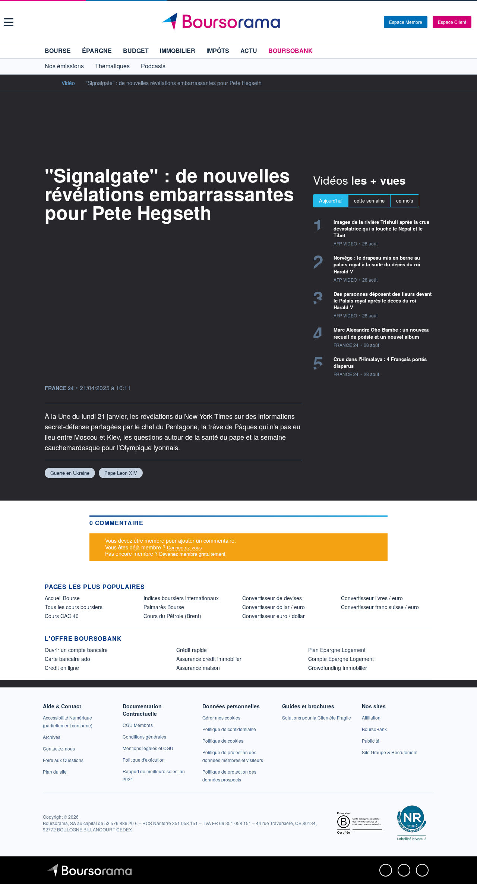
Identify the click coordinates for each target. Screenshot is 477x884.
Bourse (58, 50)
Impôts (217, 50)
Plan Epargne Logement (337, 649)
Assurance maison (198, 667)
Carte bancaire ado (67, 658)
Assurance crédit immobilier (208, 658)
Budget (136, 50)
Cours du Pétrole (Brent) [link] (172, 616)
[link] (51, 737)
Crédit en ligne (62, 667)
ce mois (404, 200)
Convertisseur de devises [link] (272, 598)
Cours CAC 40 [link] (62, 616)
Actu (248, 50)
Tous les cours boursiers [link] (73, 607)
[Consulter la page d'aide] (376, 22)
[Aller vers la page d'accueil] (239, 22)
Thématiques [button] (112, 66)
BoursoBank (290, 50)
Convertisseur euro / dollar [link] (273, 616)
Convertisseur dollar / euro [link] (273, 607)
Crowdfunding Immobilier (337, 667)
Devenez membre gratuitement (192, 553)
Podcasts (153, 66)
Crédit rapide (191, 649)
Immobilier (177, 50)
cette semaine (369, 200)
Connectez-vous (184, 547)
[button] (8, 22)
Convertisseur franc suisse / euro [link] (380, 607)
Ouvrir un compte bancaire (76, 649)
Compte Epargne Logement (341, 658)
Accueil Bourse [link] (62, 598)
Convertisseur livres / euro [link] (372, 598)
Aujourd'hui (330, 200)
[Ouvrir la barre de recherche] (366, 22)
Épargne (97, 50)
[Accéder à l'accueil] (48, 82)
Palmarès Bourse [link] (163, 607)
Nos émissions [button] (64, 66)
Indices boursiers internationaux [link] (181, 598)
